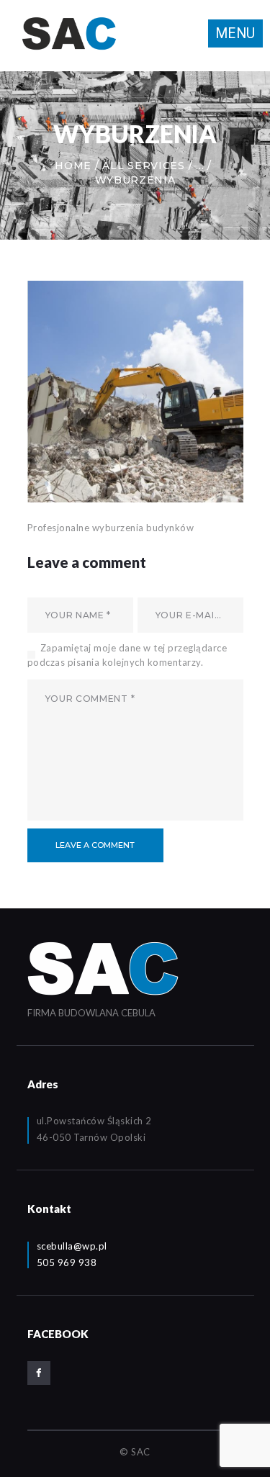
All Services (143, 165)
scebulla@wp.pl (72, 1246)
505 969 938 (67, 1262)
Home (73, 165)
